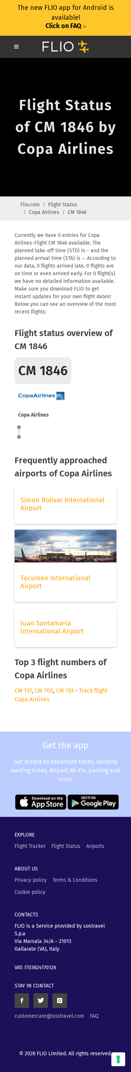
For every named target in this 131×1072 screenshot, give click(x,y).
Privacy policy (31, 880)
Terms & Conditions (75, 880)
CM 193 (65, 690)
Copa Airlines (44, 212)
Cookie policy (30, 892)
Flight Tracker (30, 846)
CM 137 (23, 690)
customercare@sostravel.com (49, 1016)
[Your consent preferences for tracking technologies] (118, 1059)
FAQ (94, 1016)
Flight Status (62, 205)
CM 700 (44, 690)
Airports (95, 846)
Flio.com (30, 205)
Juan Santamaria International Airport (52, 627)
